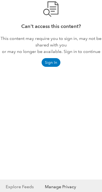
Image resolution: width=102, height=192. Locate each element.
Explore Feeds (20, 186)
